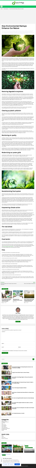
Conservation (25, 30)
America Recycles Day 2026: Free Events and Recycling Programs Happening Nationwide (17, 449)
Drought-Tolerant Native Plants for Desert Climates (20, 372)
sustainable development (17, 33)
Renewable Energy (4, 429)
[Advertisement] (18, 16)
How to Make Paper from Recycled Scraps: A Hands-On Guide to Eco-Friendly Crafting (6, 449)
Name (3, 343)
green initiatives (15, 32)
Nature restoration (7, 33)
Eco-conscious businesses (8, 31)
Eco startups (3, 31)
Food (2, 423)
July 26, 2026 (15, 451)
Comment (3, 331)
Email (3, 347)
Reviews (3, 430)
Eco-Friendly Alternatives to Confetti (18, 413)
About (2, 435)
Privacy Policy (3, 437)
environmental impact (4, 32)
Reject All (11, 464)
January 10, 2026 (28, 451)
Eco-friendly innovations (15, 31)
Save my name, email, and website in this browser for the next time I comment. (15, 350)
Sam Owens (3, 30)
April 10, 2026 (26, 302)
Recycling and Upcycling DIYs (6, 428)
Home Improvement (4, 427)
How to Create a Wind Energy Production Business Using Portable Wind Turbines (29, 300)
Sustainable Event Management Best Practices (17, 300)
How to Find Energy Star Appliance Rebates (19, 387)
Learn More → (18, 321)
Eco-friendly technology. (21, 31)
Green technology (24, 32)
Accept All (17, 464)
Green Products (4, 426)
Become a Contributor (5, 438)
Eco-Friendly (3, 422)
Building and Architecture (5, 421)
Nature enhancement (29, 32)
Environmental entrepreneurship (28, 31)
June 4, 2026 (15, 301)
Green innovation (20, 32)
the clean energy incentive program (8, 246)
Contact (3, 436)
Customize (5, 464)
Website (19, 347)
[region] (11, 461)
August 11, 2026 (4, 302)
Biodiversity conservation (21, 30)
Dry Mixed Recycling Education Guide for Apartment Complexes (29, 449)
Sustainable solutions (23, 33)
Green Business (13, 30)
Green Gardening (4, 425)
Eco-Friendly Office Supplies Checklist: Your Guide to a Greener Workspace (6, 300)
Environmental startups (10, 32)
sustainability (11, 33)
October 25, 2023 (8, 30)
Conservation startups (30, 30)
